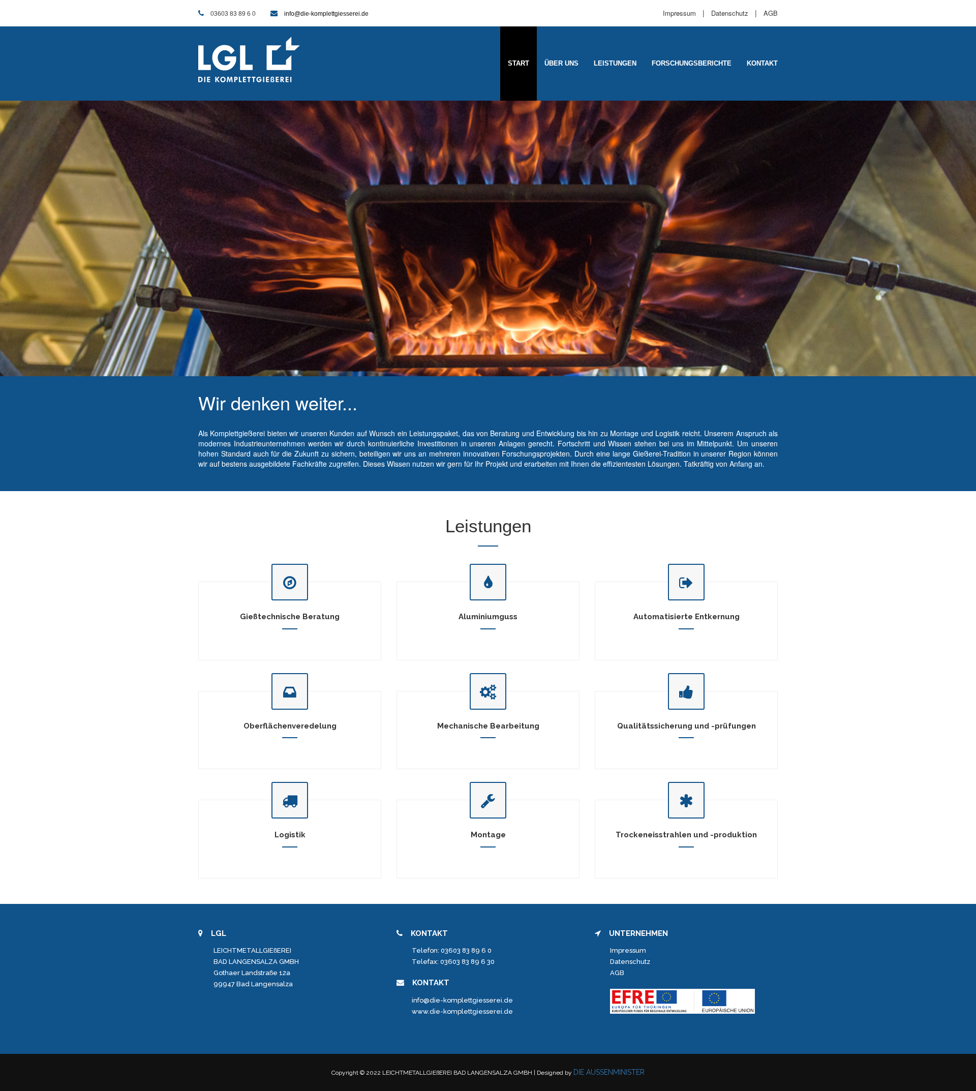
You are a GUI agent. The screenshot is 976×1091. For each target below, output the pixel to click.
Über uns (561, 63)
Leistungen (615, 63)
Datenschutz (729, 13)
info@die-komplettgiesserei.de (326, 13)
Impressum (679, 13)
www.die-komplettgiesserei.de (462, 1011)
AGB (771, 13)
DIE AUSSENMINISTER (609, 1072)
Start (518, 63)
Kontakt (762, 63)
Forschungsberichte (691, 63)
